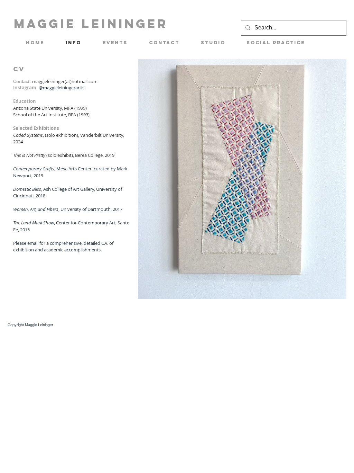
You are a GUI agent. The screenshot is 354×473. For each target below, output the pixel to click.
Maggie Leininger (91, 23)
